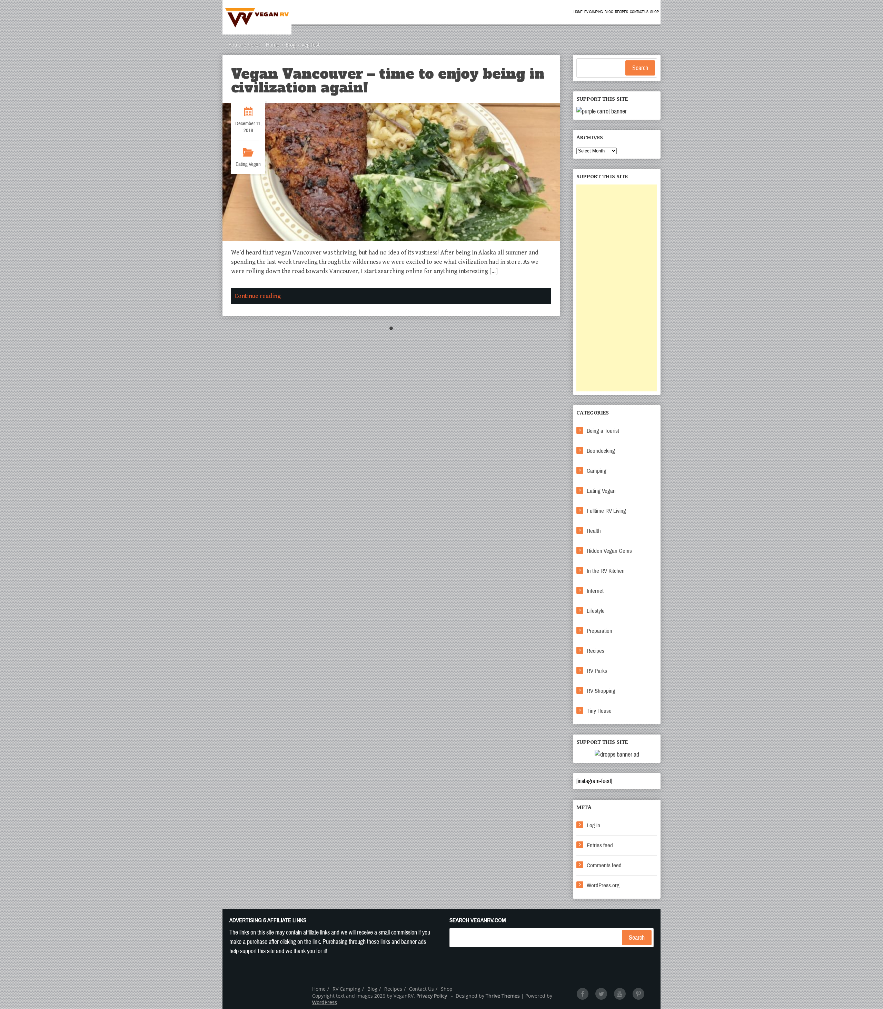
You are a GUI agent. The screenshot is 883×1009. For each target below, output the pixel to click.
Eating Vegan (248, 164)
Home (578, 12)
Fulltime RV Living (606, 511)
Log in (593, 825)
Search (640, 67)
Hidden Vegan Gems (609, 551)
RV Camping (593, 12)
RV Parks (597, 671)
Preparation (599, 631)
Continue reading (258, 296)
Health (594, 531)
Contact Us (639, 12)
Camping (596, 471)
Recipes (621, 12)
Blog (609, 12)
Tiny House (599, 711)
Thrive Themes (503, 995)
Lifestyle (596, 611)
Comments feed (604, 865)
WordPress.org (603, 885)
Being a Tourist (603, 431)
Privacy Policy (431, 995)
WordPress (324, 1002)
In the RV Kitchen (606, 571)
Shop (654, 12)
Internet (595, 591)
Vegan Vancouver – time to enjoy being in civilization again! (388, 80)
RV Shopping (601, 691)
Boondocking (601, 451)
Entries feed (600, 845)
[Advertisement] (616, 287)
